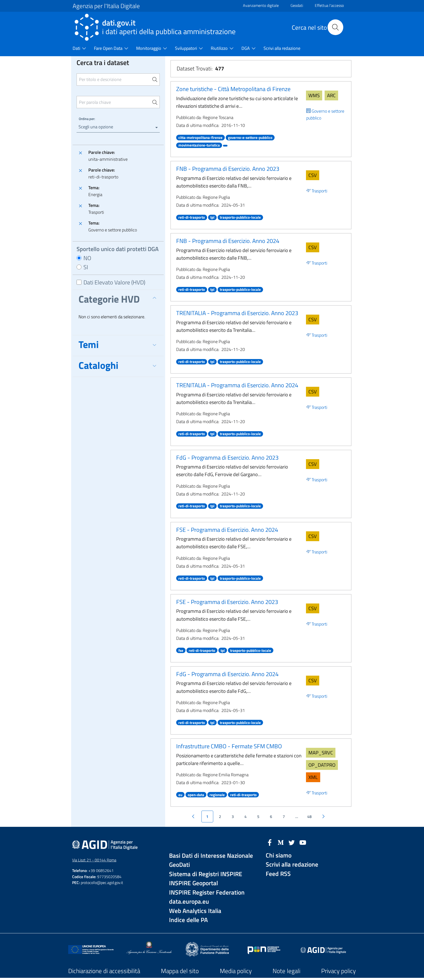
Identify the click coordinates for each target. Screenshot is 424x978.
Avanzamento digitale (261, 5)
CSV (312, 175)
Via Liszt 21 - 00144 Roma (94, 860)
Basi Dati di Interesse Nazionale (211, 855)
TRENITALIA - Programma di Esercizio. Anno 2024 (237, 385)
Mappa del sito (180, 971)
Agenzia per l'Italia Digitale (106, 6)
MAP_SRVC (320, 752)
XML (313, 777)
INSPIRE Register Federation (207, 892)
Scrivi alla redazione (292, 864)
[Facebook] (270, 842)
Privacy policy (338, 971)
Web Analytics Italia (195, 910)
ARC (331, 95)
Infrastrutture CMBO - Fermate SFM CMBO (229, 746)
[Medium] (281, 842)
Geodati (297, 5)
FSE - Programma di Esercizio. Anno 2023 (227, 601)
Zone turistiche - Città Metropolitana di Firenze (233, 88)
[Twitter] (292, 842)
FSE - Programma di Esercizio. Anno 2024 (227, 529)
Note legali (286, 971)
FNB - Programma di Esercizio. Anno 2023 (227, 168)
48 (309, 816)
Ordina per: (87, 118)
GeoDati (179, 864)
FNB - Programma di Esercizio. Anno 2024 (227, 240)
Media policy (236, 971)
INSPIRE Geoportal (193, 883)
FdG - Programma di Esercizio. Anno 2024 (227, 674)
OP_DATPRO (321, 765)
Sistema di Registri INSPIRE (205, 874)
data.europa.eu (189, 901)
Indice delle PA (188, 919)
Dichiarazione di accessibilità (104, 971)
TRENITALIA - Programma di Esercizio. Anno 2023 (237, 312)
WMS (314, 95)
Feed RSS (278, 873)
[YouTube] (303, 842)
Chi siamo (279, 855)
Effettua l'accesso (329, 5)
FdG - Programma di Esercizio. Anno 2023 (227, 457)
